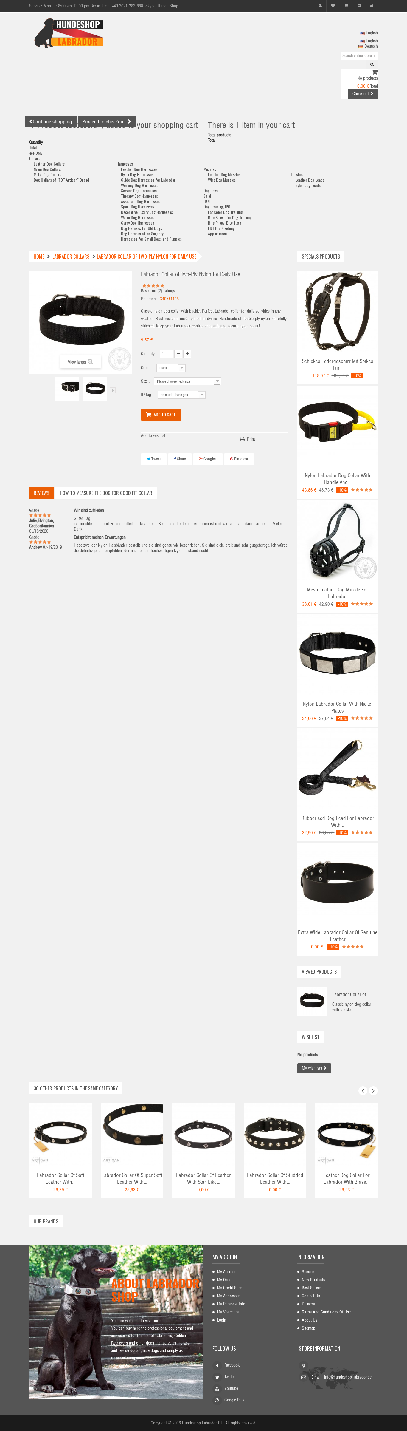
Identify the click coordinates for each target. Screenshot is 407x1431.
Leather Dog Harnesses (139, 169)
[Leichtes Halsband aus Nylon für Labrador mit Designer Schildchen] (337, 654)
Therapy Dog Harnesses (139, 196)
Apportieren (217, 233)
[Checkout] (359, 6)
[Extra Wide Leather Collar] (337, 882)
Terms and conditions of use (326, 1312)
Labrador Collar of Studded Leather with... (275, 1178)
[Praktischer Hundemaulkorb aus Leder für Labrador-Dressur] (337, 540)
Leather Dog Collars (49, 163)
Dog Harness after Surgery (142, 233)
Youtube (231, 1388)
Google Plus (234, 1400)
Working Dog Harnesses (139, 185)
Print (251, 439)
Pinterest (240, 458)
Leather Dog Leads (309, 180)
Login (221, 1320)
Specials (308, 1271)
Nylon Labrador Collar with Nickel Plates (337, 707)
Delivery (308, 1304)
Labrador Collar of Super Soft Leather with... (132, 1178)
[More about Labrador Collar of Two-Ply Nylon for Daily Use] (312, 1001)
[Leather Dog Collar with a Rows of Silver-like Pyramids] (203, 1134)
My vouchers (228, 1312)
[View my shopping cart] (375, 72)
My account (226, 1257)
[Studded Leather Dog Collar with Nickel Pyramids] (275, 1134)
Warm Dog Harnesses (137, 217)
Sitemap (308, 1328)
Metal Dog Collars (47, 174)
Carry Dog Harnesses (137, 223)
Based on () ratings (158, 290)
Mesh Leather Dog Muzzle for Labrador (337, 593)
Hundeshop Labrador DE (202, 1423)
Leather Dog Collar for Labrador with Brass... (346, 1178)
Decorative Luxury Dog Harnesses (147, 212)
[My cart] (346, 6)
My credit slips (229, 1288)
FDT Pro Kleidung (221, 228)
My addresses (228, 1296)
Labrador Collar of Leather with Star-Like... (203, 1178)
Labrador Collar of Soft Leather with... (60, 1178)
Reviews (41, 493)
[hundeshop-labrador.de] (84, 33)
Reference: (150, 299)
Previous (50, 390)
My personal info (231, 1304)
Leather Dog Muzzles (224, 174)
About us (309, 1320)
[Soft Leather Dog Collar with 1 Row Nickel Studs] (60, 1134)
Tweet (155, 458)
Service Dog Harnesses (139, 190)
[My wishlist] (333, 6)
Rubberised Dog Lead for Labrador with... (337, 821)
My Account (227, 1271)
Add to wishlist (153, 435)
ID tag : (148, 394)
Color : (147, 367)
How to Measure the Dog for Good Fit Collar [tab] (106, 493)
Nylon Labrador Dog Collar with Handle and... (337, 479)
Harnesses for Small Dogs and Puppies (151, 239)
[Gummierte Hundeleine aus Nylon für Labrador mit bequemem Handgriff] (337, 768)
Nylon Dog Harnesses (137, 174)
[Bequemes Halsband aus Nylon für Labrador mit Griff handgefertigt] (337, 425)
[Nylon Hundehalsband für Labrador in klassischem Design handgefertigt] (67, 389)
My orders (225, 1279)
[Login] (372, 6)
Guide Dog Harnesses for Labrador (148, 180)
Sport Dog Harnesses (137, 206)
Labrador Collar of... (350, 994)
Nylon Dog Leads (308, 185)
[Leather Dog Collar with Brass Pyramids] (346, 1134)
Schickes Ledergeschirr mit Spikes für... (337, 364)
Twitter (229, 1376)
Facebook (232, 1365)
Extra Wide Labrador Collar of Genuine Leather (338, 935)
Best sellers (311, 1288)
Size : (146, 381)
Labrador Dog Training (225, 212)
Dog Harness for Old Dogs (141, 228)
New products (313, 1279)
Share (181, 458)
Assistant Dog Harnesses (140, 201)
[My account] (320, 6)
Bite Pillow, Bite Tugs (224, 223)
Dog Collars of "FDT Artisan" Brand (61, 180)
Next (113, 390)
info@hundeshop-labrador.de (348, 1377)
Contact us (311, 1296)
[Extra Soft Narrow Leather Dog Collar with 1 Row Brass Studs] (132, 1134)
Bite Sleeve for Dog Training (230, 217)
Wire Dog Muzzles (222, 180)
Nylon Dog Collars (47, 169)
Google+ (210, 458)
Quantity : (149, 353)
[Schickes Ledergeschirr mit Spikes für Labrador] (337, 311)
